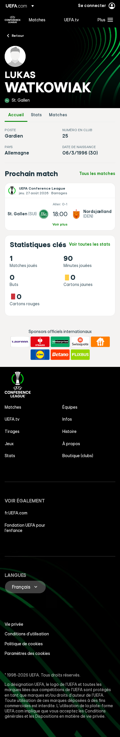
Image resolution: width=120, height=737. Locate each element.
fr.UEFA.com (16, 513)
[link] (37, 19)
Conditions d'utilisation (27, 634)
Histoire (69, 431)
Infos (67, 419)
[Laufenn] (19, 342)
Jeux (9, 443)
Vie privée (14, 624)
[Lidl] (40, 354)
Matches (58, 115)
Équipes (69, 407)
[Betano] (60, 354)
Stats (36, 115)
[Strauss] (40, 342)
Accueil (16, 115)
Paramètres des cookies (27, 653)
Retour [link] (18, 35)
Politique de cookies (24, 643)
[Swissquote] (80, 342)
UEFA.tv (12, 419)
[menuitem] (41, 19)
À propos (71, 443)
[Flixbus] (80, 354)
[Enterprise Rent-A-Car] (60, 342)
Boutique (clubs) (77, 455)
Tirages (12, 431)
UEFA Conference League (12, 19)
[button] (104, 19)
